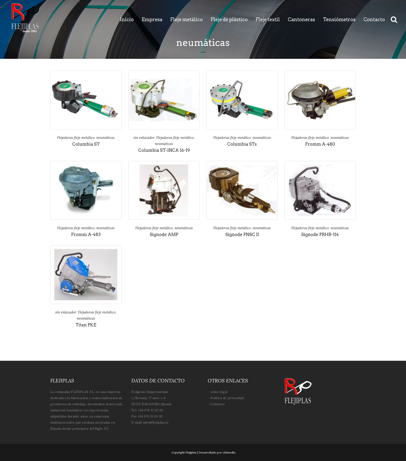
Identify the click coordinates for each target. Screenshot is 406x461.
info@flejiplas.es (155, 422)
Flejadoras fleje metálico (76, 137)
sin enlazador (144, 137)
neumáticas (105, 137)
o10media (229, 452)
